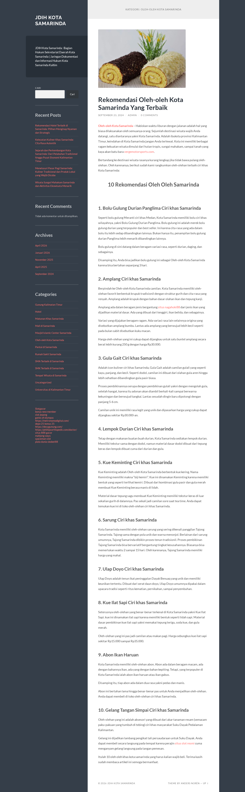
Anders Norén (190, 783)
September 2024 (44, 273)
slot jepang (41, 414)
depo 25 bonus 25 (44, 423)
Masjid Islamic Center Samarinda (53, 332)
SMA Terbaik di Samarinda (49, 361)
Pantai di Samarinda (46, 346)
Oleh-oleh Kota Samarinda (49, 339)
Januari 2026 (42, 252)
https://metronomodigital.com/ (52, 420)
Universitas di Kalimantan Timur (53, 389)
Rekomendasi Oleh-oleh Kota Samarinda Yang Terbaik (140, 103)
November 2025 (44, 259)
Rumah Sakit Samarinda (48, 354)
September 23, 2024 (111, 115)
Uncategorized (43, 382)
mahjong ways (43, 435)
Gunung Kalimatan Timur (48, 304)
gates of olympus (44, 417)
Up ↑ (206, 783)
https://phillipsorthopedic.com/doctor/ (56, 429)
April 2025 (41, 266)
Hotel (38, 311)
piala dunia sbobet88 (46, 441)
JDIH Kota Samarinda (50, 20)
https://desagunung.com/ (48, 426)
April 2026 (41, 245)
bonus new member (45, 411)
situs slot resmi (184, 743)
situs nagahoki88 (169, 307)
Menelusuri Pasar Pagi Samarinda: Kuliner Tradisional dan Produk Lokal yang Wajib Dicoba (55, 172)
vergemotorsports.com (139, 151)
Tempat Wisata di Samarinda (50, 375)
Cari (38, 88)
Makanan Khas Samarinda (49, 318)
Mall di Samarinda (45, 325)
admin (132, 115)
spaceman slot (43, 438)
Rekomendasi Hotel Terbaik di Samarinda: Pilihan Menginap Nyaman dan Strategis (56, 129)
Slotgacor (40, 408)
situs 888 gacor (43, 432)
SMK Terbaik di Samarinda (49, 368)
